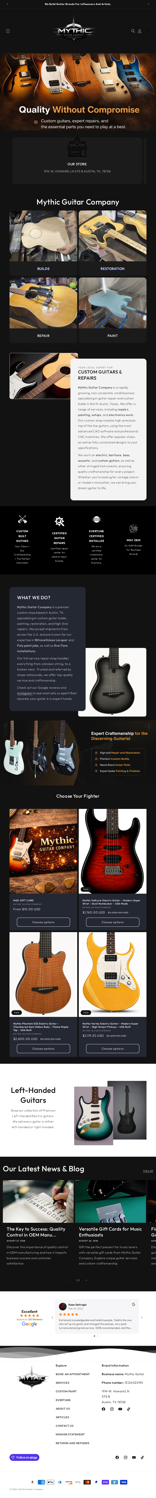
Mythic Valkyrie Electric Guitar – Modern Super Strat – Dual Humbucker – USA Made (112, 902)
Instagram (25, 693)
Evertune (63, 1400)
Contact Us (65, 1426)
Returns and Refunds (72, 1443)
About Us (63, 1408)
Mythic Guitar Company (30, 1489)
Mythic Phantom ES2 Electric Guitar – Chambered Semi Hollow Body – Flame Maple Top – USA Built (40, 1027)
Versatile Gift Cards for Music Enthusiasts (110, 1232)
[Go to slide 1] (94, 1336)
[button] (8, 31)
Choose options (43, 922)
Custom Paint (66, 1391)
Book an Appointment (73, 1374)
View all (148, 1170)
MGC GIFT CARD (23, 900)
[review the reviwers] (133, 1305)
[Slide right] (86, 1280)
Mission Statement (70, 1434)
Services (62, 1382)
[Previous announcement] (7, 4)
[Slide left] (69, 1280)
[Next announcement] (148, 4)
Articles (62, 1417)
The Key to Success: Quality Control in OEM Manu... (36, 1232)
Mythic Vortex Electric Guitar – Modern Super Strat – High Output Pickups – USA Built (110, 1025)
